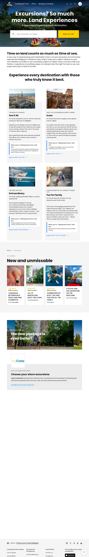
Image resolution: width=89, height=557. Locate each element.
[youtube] (81, 543)
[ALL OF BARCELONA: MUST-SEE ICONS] (34, 285)
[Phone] (67, 4)
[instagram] (67, 543)
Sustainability (11, 556)
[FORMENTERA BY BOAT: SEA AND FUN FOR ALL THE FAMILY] (54, 285)
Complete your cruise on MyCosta (22, 385)
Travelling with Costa (22, 4)
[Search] (71, 4)
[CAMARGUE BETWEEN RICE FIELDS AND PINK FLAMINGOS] (15, 285)
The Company (11, 553)
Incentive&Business (32, 554)
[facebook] (74, 543)
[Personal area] (80, 4)
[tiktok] (77, 543)
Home (9, 250)
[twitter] (70, 543)
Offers (33, 4)
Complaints (49, 556)
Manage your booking (46, 4)
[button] (75, 4)
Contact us (49, 553)
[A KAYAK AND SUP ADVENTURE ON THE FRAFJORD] (73, 285)
